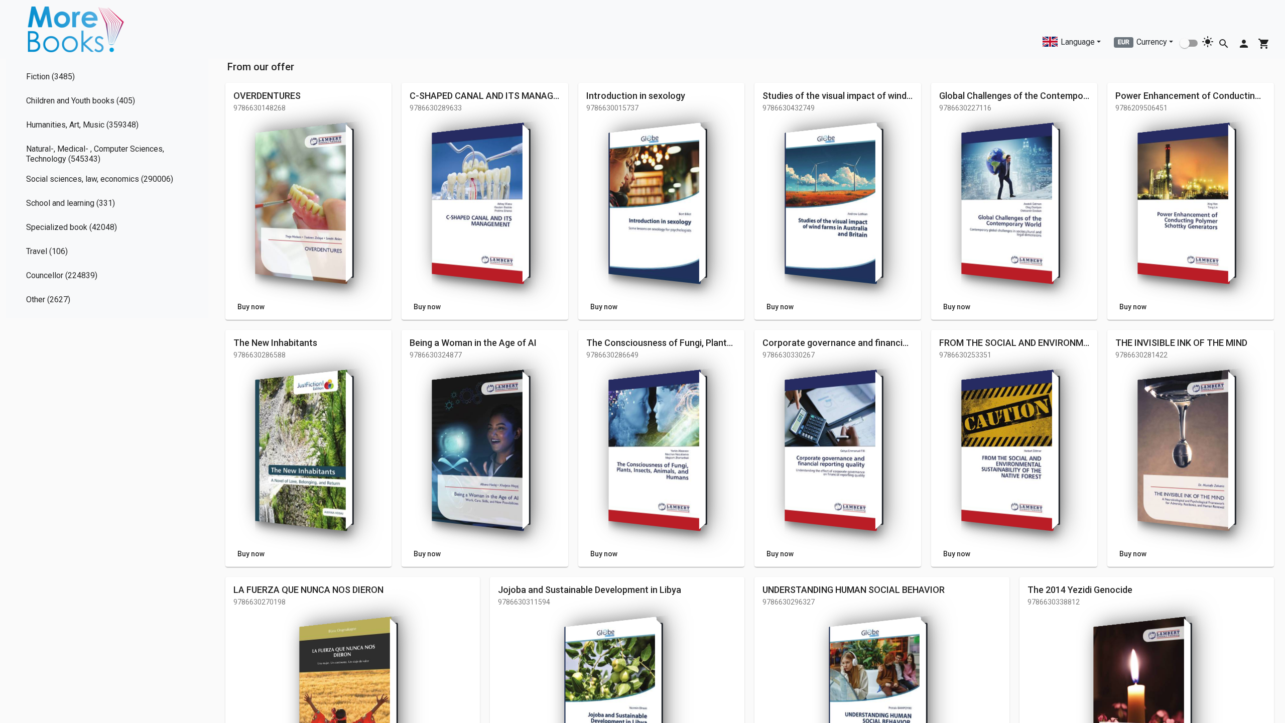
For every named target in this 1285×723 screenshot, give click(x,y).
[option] (107, 79)
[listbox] (107, 188)
